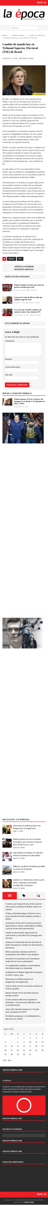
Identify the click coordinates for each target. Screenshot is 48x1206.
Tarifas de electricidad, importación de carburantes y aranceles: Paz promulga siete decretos (24, 935)
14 (12, 1046)
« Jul (4, 1060)
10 (30, 1042)
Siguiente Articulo (24, 269)
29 (18, 1054)
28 (12, 1054)
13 (6, 1046)
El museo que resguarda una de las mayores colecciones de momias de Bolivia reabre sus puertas (24, 907)
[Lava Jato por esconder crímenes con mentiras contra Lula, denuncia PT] (7, 315)
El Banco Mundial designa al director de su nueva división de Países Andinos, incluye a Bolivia (23, 916)
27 (6, 1054)
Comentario (10, 341)
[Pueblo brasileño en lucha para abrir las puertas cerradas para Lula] (7, 290)
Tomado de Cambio (34, 302)
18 (36, 1046)
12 (42, 1042)
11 (36, 1042)
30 (24, 1054)
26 (42, 1050)
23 (24, 1050)
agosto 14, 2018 (11, 58)
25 (36, 1050)
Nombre (8, 359)
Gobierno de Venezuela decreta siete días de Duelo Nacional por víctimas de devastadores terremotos (24, 945)
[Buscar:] (24, 28)
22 (18, 1050)
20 (6, 1050)
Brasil (11, 259)
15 (18, 1046)
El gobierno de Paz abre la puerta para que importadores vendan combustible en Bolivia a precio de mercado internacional (24, 926)
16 (24, 1046)
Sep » (10, 1060)
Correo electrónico (12, 367)
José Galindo (33, 290)
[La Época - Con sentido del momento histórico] (24, 14)
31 (30, 1054)
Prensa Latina (27, 58)
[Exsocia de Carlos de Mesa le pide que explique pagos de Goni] (7, 302)
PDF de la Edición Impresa (17, 393)
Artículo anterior (24, 266)
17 (30, 1046)
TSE (20, 259)
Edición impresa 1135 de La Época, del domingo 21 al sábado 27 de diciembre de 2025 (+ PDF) (29, 401)
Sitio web (8, 375)
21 (12, 1050)
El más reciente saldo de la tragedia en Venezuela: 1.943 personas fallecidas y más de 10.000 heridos (23, 1002)
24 (30, 1050)
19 (42, 1046)
